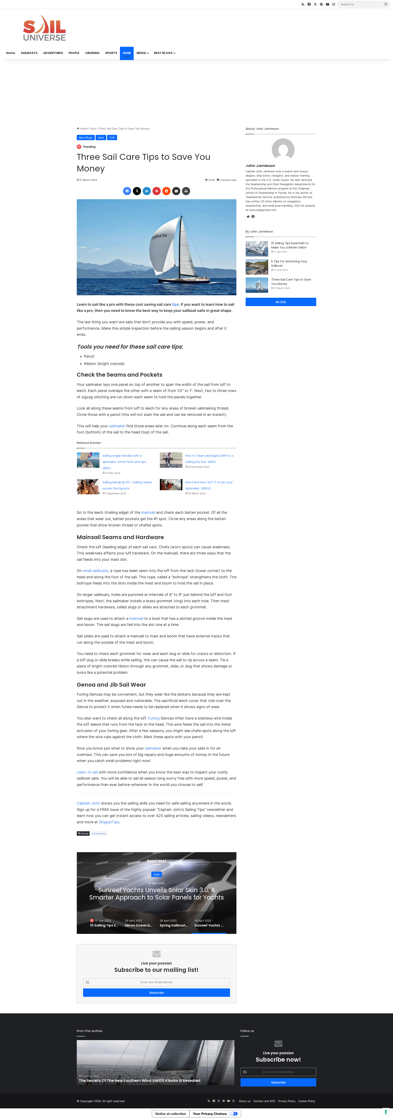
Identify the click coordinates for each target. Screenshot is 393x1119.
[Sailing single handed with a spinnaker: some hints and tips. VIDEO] (88, 460)
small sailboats (95, 570)
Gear (93, 128)
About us (245, 1101)
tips (175, 304)
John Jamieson (260, 165)
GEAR (127, 53)
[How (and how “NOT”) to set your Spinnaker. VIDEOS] (171, 484)
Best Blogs (86, 137)
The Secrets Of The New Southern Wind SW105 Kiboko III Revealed (139, 1080)
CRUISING (92, 53)
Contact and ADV (264, 1101)
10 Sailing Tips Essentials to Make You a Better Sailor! (290, 245)
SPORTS (111, 53)
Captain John (88, 803)
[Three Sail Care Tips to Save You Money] (257, 285)
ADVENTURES (53, 53)
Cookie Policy (306, 1101)
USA (112, 137)
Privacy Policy (286, 1101)
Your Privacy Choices (210, 1114)
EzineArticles (99, 833)
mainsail (148, 512)
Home (10, 53)
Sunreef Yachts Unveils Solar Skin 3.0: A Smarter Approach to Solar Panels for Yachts (156, 893)
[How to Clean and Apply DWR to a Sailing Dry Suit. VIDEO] (171, 460)
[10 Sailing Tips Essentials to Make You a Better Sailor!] (257, 248)
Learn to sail (87, 772)
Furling (154, 718)
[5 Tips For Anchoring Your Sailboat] (257, 267)
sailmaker (117, 426)
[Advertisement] (196, 91)
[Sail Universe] (44, 28)
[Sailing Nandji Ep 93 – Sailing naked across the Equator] (88, 486)
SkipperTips (109, 822)
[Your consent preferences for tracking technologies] (386, 1112)
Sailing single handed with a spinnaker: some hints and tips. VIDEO (125, 462)
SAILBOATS (29, 53)
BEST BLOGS (163, 53)
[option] (156, 893)
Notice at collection (170, 1114)
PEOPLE (74, 53)
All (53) (281, 302)
